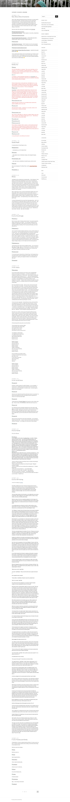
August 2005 (44, 126)
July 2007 (43, 101)
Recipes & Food (44, 155)
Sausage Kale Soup (47, 44)
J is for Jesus (15, 267)
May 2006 (43, 117)
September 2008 (44, 80)
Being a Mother (44, 142)
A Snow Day (51, 38)
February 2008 (44, 90)
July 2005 (43, 128)
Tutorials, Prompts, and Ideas (46, 163)
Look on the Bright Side (45, 30)
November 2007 (44, 96)
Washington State (44, 167)
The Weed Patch (26, 438)
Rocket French (44, 36)
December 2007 (44, 94)
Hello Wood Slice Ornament (17, 44)
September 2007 (44, 97)
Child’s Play (43, 28)
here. (18, 246)
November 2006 (44, 107)
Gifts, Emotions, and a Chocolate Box (48, 24)
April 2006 (43, 119)
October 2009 (44, 65)
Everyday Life (44, 149)
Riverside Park (50, 40)
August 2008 (44, 82)
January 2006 (44, 122)
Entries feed (43, 175)
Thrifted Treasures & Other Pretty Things (48, 161)
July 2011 (43, 57)
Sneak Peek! (15, 142)
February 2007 (44, 105)
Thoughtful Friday (44, 159)
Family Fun (15, 64)
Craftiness (43, 144)
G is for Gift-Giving (17, 479)
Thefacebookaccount (45, 38)
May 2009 (43, 75)
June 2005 (43, 130)
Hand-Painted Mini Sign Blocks (46, 26)
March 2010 (43, 63)
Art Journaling (44, 140)
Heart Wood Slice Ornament (17, 33)
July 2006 (43, 113)
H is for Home (16, 430)
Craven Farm (33, 76)
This (20, 246)
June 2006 (43, 115)
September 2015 (44, 50)
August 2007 (44, 99)
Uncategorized (44, 165)
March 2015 (43, 53)
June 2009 (43, 73)
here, (15, 246)
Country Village (22, 401)
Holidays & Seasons (45, 153)
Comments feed (44, 177)
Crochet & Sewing (44, 146)
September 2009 (44, 67)
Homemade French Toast (52, 36)
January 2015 (44, 55)
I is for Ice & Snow (17, 380)
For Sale (43, 151)
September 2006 (44, 109)
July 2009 (43, 71)
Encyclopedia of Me (45, 148)
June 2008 (43, 86)
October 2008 (44, 78)
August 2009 (44, 69)
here (12, 246)
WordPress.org (44, 178)
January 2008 (44, 92)
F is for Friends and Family (20, 739)
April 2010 (43, 61)
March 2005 (43, 134)
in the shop (33, 29)
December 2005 (44, 124)
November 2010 (44, 59)
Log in (43, 173)
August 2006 (44, 111)
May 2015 (43, 52)
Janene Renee (20, 3)
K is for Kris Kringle (17, 216)
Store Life (43, 157)
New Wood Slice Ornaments (20, 17)
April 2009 (43, 76)
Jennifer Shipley (44, 40)
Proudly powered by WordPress (17, 799)
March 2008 (43, 88)
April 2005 (43, 132)
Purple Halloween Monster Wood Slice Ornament (21, 50)
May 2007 (43, 103)
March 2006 (43, 120)
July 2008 (43, 84)
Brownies (45, 42)
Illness (14, 176)
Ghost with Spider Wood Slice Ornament (19, 37)
